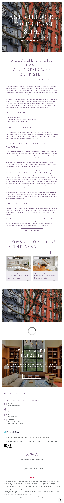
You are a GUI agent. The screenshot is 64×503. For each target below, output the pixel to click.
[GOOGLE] (36, 454)
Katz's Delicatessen (50, 179)
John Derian (39, 158)
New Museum (38, 223)
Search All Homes (32, 231)
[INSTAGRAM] (27, 454)
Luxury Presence (36, 459)
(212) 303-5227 (13, 416)
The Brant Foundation (36, 219)
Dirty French (32, 177)
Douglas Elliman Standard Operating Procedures (33, 437)
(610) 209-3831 (13, 411)
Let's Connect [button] (32, 376)
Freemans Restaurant (45, 185)
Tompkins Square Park (13, 208)
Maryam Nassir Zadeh (24, 155)
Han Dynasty (12, 175)
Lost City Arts (27, 162)
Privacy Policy (39, 469)
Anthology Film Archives (16, 198)
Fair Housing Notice (10, 437)
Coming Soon (35, 166)
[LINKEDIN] (32, 454)
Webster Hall (30, 192)
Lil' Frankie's (42, 175)
